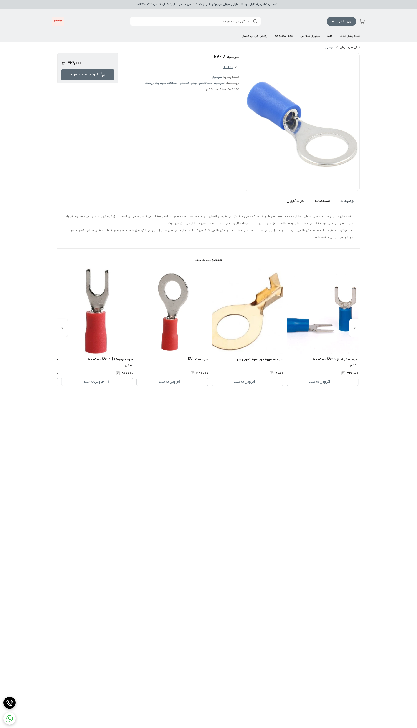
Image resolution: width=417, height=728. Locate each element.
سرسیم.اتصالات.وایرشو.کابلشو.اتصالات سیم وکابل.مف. (184, 83)
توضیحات (347, 201)
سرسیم (329, 47)
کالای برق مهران (350, 47)
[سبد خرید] (362, 21)
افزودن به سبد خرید (84, 74)
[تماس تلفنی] (9, 703)
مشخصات (322, 201)
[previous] (354, 328)
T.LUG (228, 67)
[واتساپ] (9, 718)
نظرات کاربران (296, 201)
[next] (62, 328)
